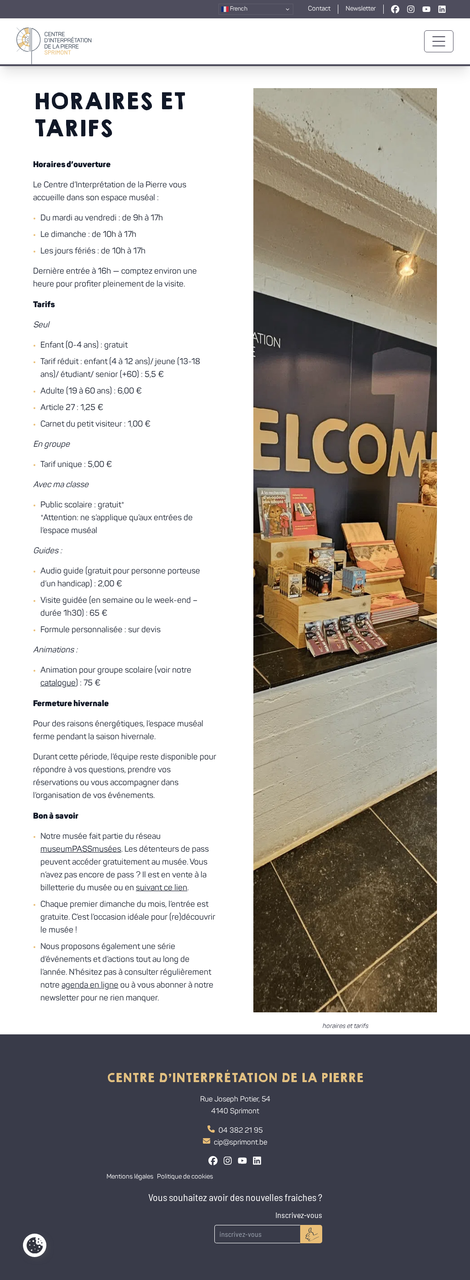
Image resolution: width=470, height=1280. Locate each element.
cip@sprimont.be (240, 1142)
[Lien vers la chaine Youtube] (426, 9)
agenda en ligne (90, 986)
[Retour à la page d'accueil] (54, 41)
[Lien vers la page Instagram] (411, 9)
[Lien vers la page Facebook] (395, 9)
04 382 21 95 (240, 1130)
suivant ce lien (161, 888)
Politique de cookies (185, 1176)
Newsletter (361, 9)
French (238, 9)
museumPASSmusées (80, 850)
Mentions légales (129, 1176)
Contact (319, 9)
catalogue (58, 683)
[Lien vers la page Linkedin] (442, 9)
